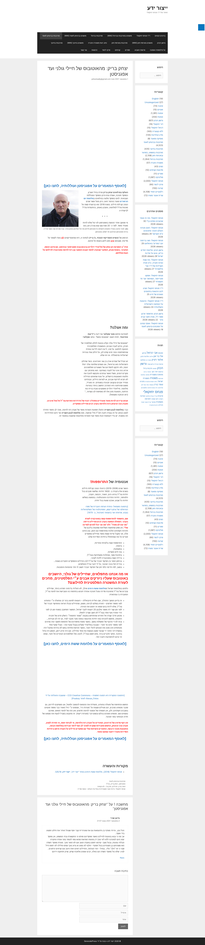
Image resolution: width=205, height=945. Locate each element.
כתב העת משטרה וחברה (97, 43)
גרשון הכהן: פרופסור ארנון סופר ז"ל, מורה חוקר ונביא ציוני (152, 317)
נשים (161, 166)
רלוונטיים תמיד (156, 192)
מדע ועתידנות (157, 135)
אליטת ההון (145, 356)
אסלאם (142, 360)
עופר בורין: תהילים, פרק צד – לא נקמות (111, 786)
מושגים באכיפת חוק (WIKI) (142, 43)
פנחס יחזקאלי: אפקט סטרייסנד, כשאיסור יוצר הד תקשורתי (151, 278)
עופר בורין (158, 384)
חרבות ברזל (147, 368)
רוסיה (161, 399)
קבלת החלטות (150, 396)
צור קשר (84, 50)
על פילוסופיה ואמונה (157, 50)
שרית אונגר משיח (155, 195)
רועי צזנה (155, 399)
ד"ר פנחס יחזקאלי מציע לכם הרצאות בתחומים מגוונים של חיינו (153, 291)
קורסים (117, 50)
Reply (122, 858)
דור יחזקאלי (158, 124)
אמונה (160, 113)
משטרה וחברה (157, 163)
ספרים (127, 50)
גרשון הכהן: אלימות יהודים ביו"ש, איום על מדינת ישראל (152, 253)
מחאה (147, 375)
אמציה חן (148, 360)
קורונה (160, 188)
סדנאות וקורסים (156, 170)
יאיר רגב (155, 372)
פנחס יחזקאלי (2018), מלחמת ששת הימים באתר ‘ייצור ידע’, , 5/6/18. (88, 772)
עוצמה (151, 385)
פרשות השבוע (140, 50)
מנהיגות (160, 378)
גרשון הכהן (161, 43)
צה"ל (108, 784)
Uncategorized (152, 102)
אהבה (160, 106)
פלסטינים (144, 388)
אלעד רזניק (157, 359)
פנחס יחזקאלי (157, 181)
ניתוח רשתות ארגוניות (151, 381)
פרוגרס (160, 396)
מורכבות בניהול (97, 36)
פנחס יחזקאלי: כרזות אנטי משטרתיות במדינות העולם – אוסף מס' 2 (101, 789)
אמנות (160, 117)
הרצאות (94, 50)
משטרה (154, 378)
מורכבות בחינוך (57, 43)
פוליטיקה (159, 177)
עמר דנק (143, 385)
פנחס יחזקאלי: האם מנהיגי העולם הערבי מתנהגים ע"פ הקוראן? (151, 231)
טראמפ (160, 372)
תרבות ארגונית (153, 405)
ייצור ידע (157, 8)
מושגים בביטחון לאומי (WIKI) (75, 36)
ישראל (149, 372)
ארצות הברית (158, 364)
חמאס (155, 368)
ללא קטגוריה (157, 131)
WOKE (160, 353)
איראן (144, 353)
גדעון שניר (150, 364)
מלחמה (143, 375)
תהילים (160, 405)
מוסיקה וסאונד (157, 138)
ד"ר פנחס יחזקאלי (143, 36)
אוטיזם (160, 109)
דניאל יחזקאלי (157, 127)
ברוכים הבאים (160, 36)
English (155, 98)
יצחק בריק (114, 784)
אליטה (151, 356)
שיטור (153, 402)
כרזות (145, 372)
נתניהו (142, 381)
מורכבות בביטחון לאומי (51, 36)
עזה (148, 385)
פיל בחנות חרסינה (152, 388)
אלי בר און (158, 356)
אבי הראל (152, 352)
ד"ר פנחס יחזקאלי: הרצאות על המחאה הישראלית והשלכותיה (151, 304)
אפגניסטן (122, 784)
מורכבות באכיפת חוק (119, 43)
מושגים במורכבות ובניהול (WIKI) (119, 36)
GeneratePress (90, 941)
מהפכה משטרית (156, 374)
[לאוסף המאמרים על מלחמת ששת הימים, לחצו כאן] (85, 644)
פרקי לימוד (106, 50)
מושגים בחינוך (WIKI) (75, 43)
